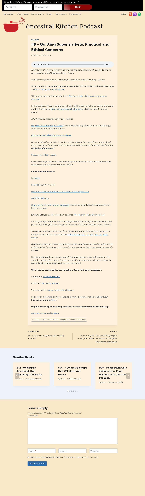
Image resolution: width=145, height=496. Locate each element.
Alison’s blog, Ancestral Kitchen (49, 89)
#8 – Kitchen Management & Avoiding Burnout (46, 335)
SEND (78, 7)
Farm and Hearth (51, 277)
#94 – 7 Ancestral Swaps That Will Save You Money (72, 371)
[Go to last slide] (17, 376)
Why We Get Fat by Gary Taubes (47, 125)
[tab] (68, 391)
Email (62, 451)
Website (94, 451)
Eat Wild (35, 178)
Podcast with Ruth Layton (43, 155)
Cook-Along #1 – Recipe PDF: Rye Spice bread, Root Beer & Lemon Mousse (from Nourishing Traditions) (97, 337)
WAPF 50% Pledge (40, 198)
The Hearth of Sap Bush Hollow (89, 215)
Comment (33, 416)
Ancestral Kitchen (50, 283)
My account (75, 14)
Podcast (35, 40)
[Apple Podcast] (135, 14)
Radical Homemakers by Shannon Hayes (51, 135)
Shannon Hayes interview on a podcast (50, 205)
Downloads (22, 14)
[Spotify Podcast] (139, 14)
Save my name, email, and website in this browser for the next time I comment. (64, 457)
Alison (36, 55)
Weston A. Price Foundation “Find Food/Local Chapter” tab (60, 191)
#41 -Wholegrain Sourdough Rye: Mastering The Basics (29, 371)
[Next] (128, 376)
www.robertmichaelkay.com (45, 313)
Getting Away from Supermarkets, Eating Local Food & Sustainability (59, 319)
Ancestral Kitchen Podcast (61, 290)
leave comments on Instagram (66, 109)
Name (32, 451)
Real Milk (35, 185)
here (54, 300)
